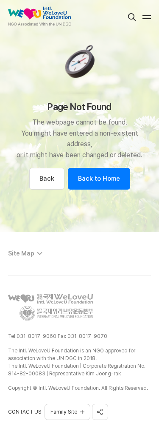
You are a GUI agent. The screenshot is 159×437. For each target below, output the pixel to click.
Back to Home (99, 178)
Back (46, 178)
